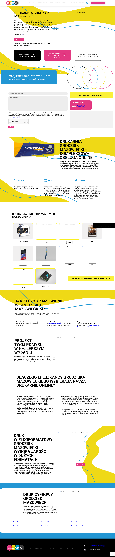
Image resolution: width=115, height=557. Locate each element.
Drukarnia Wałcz (45, 521)
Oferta (64, 3)
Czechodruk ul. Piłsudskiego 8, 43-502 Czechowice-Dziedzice (98, 546)
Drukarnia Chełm (16, 521)
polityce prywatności (15, 117)
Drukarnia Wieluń (45, 526)
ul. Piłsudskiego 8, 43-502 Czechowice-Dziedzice (80, 107)
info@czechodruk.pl (81, 105)
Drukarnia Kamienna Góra (78, 526)
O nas (55, 548)
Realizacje (74, 3)
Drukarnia (32, 3)
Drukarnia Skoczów (76, 521)
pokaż (22, 34)
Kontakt (81, 3)
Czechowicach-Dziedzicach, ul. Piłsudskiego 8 (88, 326)
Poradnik (48, 548)
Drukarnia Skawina (16, 526)
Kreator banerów (55, 3)
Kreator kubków (42, 3)
